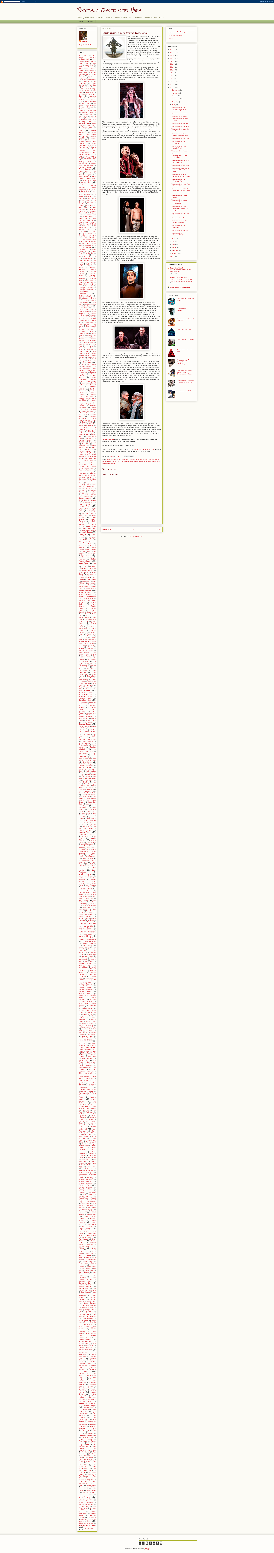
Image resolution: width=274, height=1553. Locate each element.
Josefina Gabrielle (85, 717)
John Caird (85, 667)
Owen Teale (91, 1089)
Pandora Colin (84, 1093)
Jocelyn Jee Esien (85, 650)
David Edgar (85, 355)
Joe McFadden (91, 659)
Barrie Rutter (85, 191)
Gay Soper (82, 479)
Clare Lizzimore (84, 311)
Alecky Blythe (85, 87)
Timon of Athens (87, 1437)
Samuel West (84, 1288)
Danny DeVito (85, 337)
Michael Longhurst (87, 980)
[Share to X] (129, 456)
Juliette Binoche (87, 741)
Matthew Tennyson (89, 941)
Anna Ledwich (84, 147)
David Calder (83, 351)
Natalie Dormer (91, 1021)
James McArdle (88, 598)
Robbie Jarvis (87, 1209)
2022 (172, 61)
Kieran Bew (91, 787)
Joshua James (85, 724)
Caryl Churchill (87, 258)
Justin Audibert (84, 745)
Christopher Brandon (86, 288)
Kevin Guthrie (85, 785)
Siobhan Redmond (85, 1341)
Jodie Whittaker (84, 652)
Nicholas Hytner (85, 1040)
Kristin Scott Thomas (89, 795)
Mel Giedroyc (83, 958)
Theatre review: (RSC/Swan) (183, 361)
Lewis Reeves (91, 818)
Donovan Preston (84, 398)
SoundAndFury (83, 1352)
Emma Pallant (83, 435)
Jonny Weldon (121, 459)
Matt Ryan (90, 920)
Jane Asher (85, 614)
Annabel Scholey (84, 156)
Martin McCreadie (85, 914)
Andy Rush (85, 136)
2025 (172, 52)
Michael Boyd (85, 963)
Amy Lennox (87, 121)
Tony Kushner (83, 1481)
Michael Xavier (85, 991)
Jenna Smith (90, 626)
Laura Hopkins (84, 806)
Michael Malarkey (88, 982)
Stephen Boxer (138, 461)
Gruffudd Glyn (88, 496)
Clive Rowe (84, 315)
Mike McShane (87, 1001)
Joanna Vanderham (86, 648)
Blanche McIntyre (87, 235)
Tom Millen (90, 1463)
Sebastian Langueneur (88, 1307)
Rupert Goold (85, 1255)
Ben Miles (89, 206)
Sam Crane (89, 1270)
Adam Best (85, 59)
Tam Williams (83, 1390)
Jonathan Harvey (85, 696)
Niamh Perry (92, 1034)
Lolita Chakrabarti (87, 844)
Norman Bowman (84, 1067)
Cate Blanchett (84, 260)
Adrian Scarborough (87, 73)
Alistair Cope (83, 109)
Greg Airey (92, 492)
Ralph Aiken (92, 1163)
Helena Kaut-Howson (89, 530)
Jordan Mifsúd (85, 715)
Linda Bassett (88, 828)
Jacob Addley (86, 581)
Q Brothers (82, 1155)
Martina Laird (83, 918)
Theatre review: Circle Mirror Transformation (179, 134)
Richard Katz (87, 1194)
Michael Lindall (89, 978)
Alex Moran (85, 90)
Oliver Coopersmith (85, 1073)
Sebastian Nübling (84, 1309)
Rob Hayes (90, 1205)
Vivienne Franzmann (86, 1502)
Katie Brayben (91, 771)
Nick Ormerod (91, 1051)
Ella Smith (83, 427)
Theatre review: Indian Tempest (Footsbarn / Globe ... (179, 118)
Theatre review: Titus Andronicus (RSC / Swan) (180, 175)
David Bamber (89, 346)
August (174, 102)
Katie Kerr (85, 773)
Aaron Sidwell (83, 56)
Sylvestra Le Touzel (86, 1388)
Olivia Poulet (83, 1080)
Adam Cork (89, 61)
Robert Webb (91, 1224)
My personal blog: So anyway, (178, 32)
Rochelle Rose (83, 1230)
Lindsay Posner (85, 832)
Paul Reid (85, 1110)
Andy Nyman (91, 134)
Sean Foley (91, 1301)
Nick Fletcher (91, 1047)
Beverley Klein (83, 222)
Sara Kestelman (90, 1290)
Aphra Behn (89, 173)
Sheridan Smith (84, 1315)
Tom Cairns (92, 1454)
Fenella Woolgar (85, 451)
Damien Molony (87, 328)
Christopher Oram (87, 298)
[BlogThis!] (127, 456)
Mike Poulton (83, 1003)
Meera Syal (91, 954)
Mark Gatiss (83, 900)
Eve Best (92, 442)
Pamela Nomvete (87, 1091)
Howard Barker (83, 546)
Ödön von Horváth (88, 1528)
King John (90, 789)
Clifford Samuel (91, 313)
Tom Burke (85, 1452)
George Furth (85, 484)
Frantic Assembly (85, 472)
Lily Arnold (92, 825)
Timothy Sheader (85, 1439)
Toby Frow (91, 1443)
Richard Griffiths (85, 1189)
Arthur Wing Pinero (89, 180)
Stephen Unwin (84, 1373)
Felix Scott (89, 449)
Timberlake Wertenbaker (87, 1436)
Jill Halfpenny (83, 645)
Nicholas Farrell (85, 1038)
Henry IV (82, 534)
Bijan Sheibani (91, 224)
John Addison (83, 665)
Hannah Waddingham (88, 502)
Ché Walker (83, 302)
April (173, 244)
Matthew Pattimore (88, 934)
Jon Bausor (84, 691)
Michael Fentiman (154, 459)
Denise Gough (91, 381)
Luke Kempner (84, 866)
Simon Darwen (87, 1318)
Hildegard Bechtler (87, 542)
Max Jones (83, 950)
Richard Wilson (91, 1202)
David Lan (81, 364)
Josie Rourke (90, 732)
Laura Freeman (90, 804)
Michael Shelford (85, 986)
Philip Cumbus (87, 1135)
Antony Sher (83, 171)
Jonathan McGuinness (87, 703)
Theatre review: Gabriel (179, 151)
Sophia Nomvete (85, 1347)
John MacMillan (87, 678)
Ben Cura (85, 200)
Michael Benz (88, 961)
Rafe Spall (83, 1161)
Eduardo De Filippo (87, 411)
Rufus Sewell (91, 1250)
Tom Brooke (91, 1450)
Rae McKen (92, 1157)
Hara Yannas (84, 504)
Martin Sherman (85, 916)
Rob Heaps (82, 1207)
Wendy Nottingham (86, 1504)
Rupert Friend (89, 1253)
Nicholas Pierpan (83, 1043)
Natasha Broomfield (87, 1023)
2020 (172, 67)
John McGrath (92, 681)
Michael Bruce (85, 965)
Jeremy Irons (91, 634)
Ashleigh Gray (83, 184)
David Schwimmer (84, 368)
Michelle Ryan (82, 995)
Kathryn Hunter (85, 767)
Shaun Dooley (85, 1313)
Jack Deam (82, 576)
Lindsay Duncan (85, 830)
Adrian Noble (83, 72)
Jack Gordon (92, 576)
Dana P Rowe (82, 329)
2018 (172, 73)
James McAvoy (84, 600)
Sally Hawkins (85, 1268)
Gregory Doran (89, 494)
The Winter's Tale (87, 1418)
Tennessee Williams (87, 1403)
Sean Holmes (89, 1303)
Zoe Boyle (84, 1519)
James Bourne (83, 586)
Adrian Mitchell (90, 70)
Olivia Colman (88, 1078)
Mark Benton (91, 894)
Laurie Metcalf (86, 813)
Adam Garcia (83, 63)
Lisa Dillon (82, 834)
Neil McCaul (89, 1030)
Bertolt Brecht (83, 218)
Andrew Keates (87, 127)
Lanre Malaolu (91, 798)
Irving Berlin (84, 566)
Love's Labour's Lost (87, 850)
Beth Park (90, 220)
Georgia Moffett (87, 488)
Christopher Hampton (83, 293)
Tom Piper (87, 1470)
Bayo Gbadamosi (84, 195)
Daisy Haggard (91, 326)
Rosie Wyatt (90, 1244)
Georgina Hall (83, 490)
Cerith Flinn (83, 266)
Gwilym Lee (83, 500)
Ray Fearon (91, 1167)
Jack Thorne (91, 579)
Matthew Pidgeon (85, 936)
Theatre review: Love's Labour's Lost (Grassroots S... (179, 202)
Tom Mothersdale (87, 1467)
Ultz (94, 1493)
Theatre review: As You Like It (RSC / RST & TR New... (180, 170)
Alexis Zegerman (90, 101)
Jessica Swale (84, 641)
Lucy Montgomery (84, 860)
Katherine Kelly (85, 764)
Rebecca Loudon (83, 1174)
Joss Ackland (86, 734)
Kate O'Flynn (91, 760)
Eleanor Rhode (90, 420)
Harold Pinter (85, 506)
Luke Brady (89, 864)
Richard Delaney (85, 1181)
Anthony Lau (83, 163)
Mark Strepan (83, 909)
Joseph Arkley (83, 718)
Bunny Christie (85, 247)
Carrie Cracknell (90, 257)
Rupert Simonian (84, 1257)
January (175, 253)
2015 (172, 81)
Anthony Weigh (88, 165)
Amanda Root (87, 114)
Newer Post (106, 529)
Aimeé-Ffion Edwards (89, 79)
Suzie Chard (89, 1386)
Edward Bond (83, 414)
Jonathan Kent (85, 700)
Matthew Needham (142, 459)
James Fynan (90, 588)
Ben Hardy (90, 202)
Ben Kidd (82, 204)
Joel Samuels (90, 663)
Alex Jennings (91, 89)
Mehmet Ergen (87, 956)
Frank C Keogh (91, 466)
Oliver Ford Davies (86, 1075)
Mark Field (89, 898)
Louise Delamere (91, 847)
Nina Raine (89, 1064)
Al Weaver (85, 81)
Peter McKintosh (87, 1128)
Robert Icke (91, 1214)
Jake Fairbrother (87, 585)
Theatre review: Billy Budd (180, 138)
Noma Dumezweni (85, 1066)
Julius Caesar (84, 743)
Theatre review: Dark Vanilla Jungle (178, 147)
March (174, 247)
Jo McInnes (90, 647)
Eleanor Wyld (87, 422)
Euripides (82, 442)
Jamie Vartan (91, 612)
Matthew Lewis (85, 928)
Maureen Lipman (84, 947)
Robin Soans (84, 1228)
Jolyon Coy (88, 689)
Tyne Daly (86, 1492)
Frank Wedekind (85, 470)
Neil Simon (83, 1032)
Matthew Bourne (85, 922)
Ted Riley (87, 1401)
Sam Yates (89, 1279)
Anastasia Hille (84, 123)
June (174, 239)
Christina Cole (89, 286)
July (173, 105)
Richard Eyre (85, 1185)
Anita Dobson (92, 140)
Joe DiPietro (85, 656)
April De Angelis (85, 175)
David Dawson (91, 353)
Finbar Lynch (83, 455)
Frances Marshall (83, 462)
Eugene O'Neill (85, 440)
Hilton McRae (88, 544)
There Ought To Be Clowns (180, 287)
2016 (172, 79)
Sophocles (82, 1351)
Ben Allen (89, 196)
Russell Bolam (91, 1259)
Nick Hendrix (85, 1049)
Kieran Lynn (82, 789)
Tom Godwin (89, 1457)
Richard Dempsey (85, 1183)
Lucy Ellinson (91, 857)
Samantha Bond (85, 1281)
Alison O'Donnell (90, 105)
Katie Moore (86, 776)
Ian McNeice (92, 553)
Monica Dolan (87, 1008)
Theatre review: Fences (179, 230)
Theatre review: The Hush (180, 126)
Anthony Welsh (85, 167)
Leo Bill (82, 817)
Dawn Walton (84, 372)
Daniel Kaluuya (84, 333)
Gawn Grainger (87, 477)
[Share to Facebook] (131, 456)
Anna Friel (91, 145)
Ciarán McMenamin (90, 304)
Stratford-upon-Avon (150, 461)
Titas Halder (83, 1441)
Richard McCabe (85, 1196)
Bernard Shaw (91, 215)
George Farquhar (90, 483)
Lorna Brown (83, 846)
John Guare (83, 670)
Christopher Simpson (88, 300)
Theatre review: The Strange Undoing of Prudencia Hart (178, 109)
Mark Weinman (91, 911)
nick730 (84, 41)
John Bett (93, 665)
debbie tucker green (86, 1523)
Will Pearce (93, 1508)
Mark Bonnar (85, 896)
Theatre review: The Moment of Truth (178, 226)
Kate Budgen (83, 753)
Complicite (81, 318)
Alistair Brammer (87, 107)
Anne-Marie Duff (90, 158)
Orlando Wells (83, 1086)
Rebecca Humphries (86, 1170)
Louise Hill (84, 849)
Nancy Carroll (87, 1014)
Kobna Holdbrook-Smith (87, 793)
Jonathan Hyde (85, 698)
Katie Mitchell (91, 775)
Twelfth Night (91, 1490)
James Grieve (85, 594)
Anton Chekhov (85, 169)
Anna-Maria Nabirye (87, 153)
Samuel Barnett (85, 1285)
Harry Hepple (91, 512)
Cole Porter (89, 317)
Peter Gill (82, 1125)
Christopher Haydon (85, 296)
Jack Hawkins (85, 577)
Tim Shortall (89, 1434)
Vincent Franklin (85, 1501)
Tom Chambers (85, 1455)
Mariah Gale (86, 887)
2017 (172, 76)
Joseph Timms (91, 720)
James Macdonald (87, 596)
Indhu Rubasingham (87, 560)
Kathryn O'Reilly (83, 769)
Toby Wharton (84, 1445)
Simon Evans (83, 1320)
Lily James (86, 826)
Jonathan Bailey (85, 693)
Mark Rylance (88, 907)
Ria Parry (90, 1178)
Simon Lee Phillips (84, 1326)
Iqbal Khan (92, 565)
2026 (172, 49)
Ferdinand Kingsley (85, 453)
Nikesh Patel (83, 1060)
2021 (172, 64)
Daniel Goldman (87, 331)
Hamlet (93, 500)
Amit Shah (84, 120)
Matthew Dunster (87, 924)
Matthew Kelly (88, 926)
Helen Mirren (91, 526)
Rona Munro (91, 1235)
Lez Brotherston (89, 821)
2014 (172, 84)
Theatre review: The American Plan (178, 180)
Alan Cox (92, 85)
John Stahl (89, 685)
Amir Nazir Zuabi (90, 118)
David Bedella (83, 348)
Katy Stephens (131, 459)
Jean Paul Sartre (91, 619)
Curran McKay (89, 322)
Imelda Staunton (85, 557)
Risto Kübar (85, 1203)
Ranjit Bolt (84, 1165)
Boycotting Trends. (177, 268)
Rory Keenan (83, 1239)
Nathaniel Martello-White (87, 1027)
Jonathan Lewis (83, 702)
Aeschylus (92, 78)
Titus (158, 461)
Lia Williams (87, 823)
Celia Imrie (89, 264)
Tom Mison (83, 1465)
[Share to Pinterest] (133, 456)
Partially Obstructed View (109, 10)
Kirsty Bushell (84, 791)
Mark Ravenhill (90, 905)
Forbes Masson (89, 458)
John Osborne (85, 683)
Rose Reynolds (128, 461)
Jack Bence (90, 574)
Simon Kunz (88, 1324)
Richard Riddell (83, 1198)
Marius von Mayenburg (86, 891)
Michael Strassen (85, 989)
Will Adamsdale (84, 1506)
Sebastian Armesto (89, 1305)
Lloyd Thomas (91, 842)
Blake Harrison (87, 233)
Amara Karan (83, 116)
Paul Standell (83, 1114)
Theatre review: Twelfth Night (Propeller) (179, 221)
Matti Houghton (88, 945)
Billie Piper (82, 231)
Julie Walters (92, 739)
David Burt (89, 350)
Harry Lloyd (83, 515)
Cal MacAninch (83, 249)
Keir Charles (83, 782)
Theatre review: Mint (178, 218)
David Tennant (91, 370)
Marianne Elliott (85, 889)
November (175, 93)
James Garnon (85, 590)
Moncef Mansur (91, 1007)
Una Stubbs (88, 1495)
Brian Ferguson (90, 241)
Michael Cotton (83, 967)
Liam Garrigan (82, 825)
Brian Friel (85, 243)
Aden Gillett (89, 65)
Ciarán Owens (86, 306)
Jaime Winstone (91, 583)
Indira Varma (83, 563)
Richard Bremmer (85, 1179)
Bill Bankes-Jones (86, 226)
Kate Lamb (88, 758)
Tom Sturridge (83, 1476)
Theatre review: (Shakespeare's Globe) (184, 372)
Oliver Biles (90, 1071)
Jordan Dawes (90, 713)
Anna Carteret (85, 141)
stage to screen (87, 1525)
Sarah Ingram (85, 1292)
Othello (81, 1089)
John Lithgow (91, 676)
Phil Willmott (91, 1133)
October (175, 96)
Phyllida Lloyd (91, 1142)
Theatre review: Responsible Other (178, 234)
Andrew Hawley (91, 125)
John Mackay (83, 679)
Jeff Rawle (84, 621)
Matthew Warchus (89, 943)
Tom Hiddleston (84, 1461)
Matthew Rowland (83, 938)
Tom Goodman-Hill (85, 1459)
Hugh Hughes (86, 551)
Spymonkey (82, 1354)
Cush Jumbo (84, 324)
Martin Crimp (87, 913)
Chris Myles (83, 284)
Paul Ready (91, 1108)
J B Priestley (83, 572)
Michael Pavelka (85, 984)
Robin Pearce (87, 1226)
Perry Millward (106, 461)
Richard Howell (85, 1191)
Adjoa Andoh (83, 69)
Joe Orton (85, 661)
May (173, 241)
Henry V (86, 539)
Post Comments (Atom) (136, 536)
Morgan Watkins (84, 1010)
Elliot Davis (92, 431)
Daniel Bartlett (92, 329)
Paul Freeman (92, 1104)
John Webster (84, 687)
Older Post (157, 529)
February (175, 250)
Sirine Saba (83, 1343)
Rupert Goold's (144, 449)
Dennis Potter (85, 383)
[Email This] (125, 456)
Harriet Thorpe (83, 508)
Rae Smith (86, 1159)
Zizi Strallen (92, 1517)
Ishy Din (93, 568)
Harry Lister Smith (87, 514)
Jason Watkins (84, 617)
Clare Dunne (89, 309)
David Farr (84, 359)
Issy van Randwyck (87, 570)
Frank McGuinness (87, 468)
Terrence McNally (87, 1407)
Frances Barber (88, 461)
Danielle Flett (91, 335)
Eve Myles (85, 444)
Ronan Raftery (87, 1237)
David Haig (92, 361)
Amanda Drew (91, 110)
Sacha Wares (91, 1266)
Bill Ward (90, 229)
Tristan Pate (84, 1487)
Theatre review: (184, 329)
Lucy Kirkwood (88, 858)
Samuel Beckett (85, 1286)
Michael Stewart (85, 987)
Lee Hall (90, 815)
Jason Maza (89, 615)
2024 (172, 55)
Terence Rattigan (89, 1405)
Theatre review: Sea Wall (179, 123)
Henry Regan (91, 538)
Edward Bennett (85, 413)
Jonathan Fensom (85, 694)
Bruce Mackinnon (89, 245)
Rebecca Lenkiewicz (86, 1172)
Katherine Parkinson (86, 765)
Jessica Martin (83, 637)
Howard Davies (90, 549)
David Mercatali (86, 366)
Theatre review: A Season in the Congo (180, 161)
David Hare (86, 363)
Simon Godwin (90, 1322)
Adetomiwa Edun (85, 67)
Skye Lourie (90, 1345)
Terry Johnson (84, 1409)
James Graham (85, 592)
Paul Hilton (84, 1106)
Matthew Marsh (85, 930)
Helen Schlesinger (89, 528)
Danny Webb (91, 340)
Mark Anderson (84, 893)
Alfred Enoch (85, 103)
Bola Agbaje (86, 239)
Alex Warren (82, 94)
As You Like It (86, 182)
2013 (172, 87)
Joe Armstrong (91, 654)
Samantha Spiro (85, 1283)
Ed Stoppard (91, 409)
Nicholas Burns (87, 1036)
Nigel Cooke (92, 1056)
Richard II (82, 1193)
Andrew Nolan (83, 129)
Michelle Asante (85, 993)
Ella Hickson (89, 425)
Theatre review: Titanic (179, 114)
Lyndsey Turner (85, 874)
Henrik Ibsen (86, 532)
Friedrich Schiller (90, 475)
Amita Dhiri (93, 119)
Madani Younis (84, 878)
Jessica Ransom (89, 639)
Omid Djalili (91, 1084)
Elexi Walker (82, 423)
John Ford (89, 669)
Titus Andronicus (108, 439)
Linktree (170, 39)
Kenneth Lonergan (90, 784)
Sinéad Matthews (85, 1340)
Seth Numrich (89, 1311)
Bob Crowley (90, 237)
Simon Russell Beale (87, 1336)
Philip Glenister (83, 1136)
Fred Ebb (82, 473)
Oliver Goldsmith (84, 1076)
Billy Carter (92, 231)
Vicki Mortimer (85, 1497)
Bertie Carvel (87, 217)
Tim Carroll (92, 1428)
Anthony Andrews (88, 160)
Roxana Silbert (84, 1246)
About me (90, 21)
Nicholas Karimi (85, 1042)
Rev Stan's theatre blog (178, 277)
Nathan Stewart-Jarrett (86, 1025)
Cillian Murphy (83, 308)
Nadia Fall (92, 1012)
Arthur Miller (91, 178)
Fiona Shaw (92, 456)
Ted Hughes (92, 1399)
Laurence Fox (91, 811)
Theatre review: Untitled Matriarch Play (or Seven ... (180, 190)
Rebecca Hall (87, 1168)
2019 (172, 70)
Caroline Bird (89, 253)
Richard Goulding (117, 461)
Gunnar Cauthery (85, 498)
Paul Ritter (89, 1112)
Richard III (92, 1193)
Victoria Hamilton (85, 1499)
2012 (172, 257)
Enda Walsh (89, 438)
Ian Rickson (86, 555)
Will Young (85, 1510)
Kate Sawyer (87, 762)
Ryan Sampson (83, 1263)
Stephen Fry (83, 1365)
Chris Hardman (89, 280)
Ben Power (83, 207)
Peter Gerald (89, 1123)
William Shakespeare (108, 463)
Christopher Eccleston (86, 289)
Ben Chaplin (92, 198)
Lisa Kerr (93, 834)
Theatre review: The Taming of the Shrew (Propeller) (179, 155)
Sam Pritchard (84, 1272)
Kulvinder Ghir (85, 796)
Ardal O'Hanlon (83, 176)
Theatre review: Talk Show (180, 165)
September (176, 99)
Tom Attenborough (87, 1445)
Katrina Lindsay (90, 778)
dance (89, 1521)
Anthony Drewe (85, 162)
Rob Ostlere (92, 1207)
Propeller (90, 1154)
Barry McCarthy (88, 193)
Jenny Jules (83, 628)
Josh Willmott (87, 722)
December (175, 90)
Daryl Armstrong (83, 344)
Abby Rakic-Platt (91, 57)
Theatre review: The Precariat (178, 142)
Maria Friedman (91, 885)
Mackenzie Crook (85, 876)
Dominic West (89, 396)
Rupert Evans (85, 1251)
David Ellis (92, 357)
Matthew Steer (91, 940)
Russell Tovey (87, 1261)
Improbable (82, 559)
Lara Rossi (85, 800)
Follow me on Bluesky (175, 35)
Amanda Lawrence (89, 112)
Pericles (90, 1119)
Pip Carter (85, 1144)
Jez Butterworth (89, 643)
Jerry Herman (87, 636)
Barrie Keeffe (91, 189)
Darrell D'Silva (88, 342)
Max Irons (90, 949)
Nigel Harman (87, 1058)
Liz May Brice (86, 836)
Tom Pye (82, 1472)
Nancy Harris (83, 1016)
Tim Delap (85, 1430)
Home (81, 21)
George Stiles (91, 486)
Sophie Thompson (85, 1349)
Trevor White (91, 1485)
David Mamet (91, 365)
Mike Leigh (93, 999)
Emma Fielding (86, 433)
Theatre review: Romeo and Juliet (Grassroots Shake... (179, 208)
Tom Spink (90, 1474)
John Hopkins (111, 459)
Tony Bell (90, 1479)
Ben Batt (82, 198)
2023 (172, 58)
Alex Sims (89, 92)
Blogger (147, 1549)
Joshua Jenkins (84, 726)
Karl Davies (89, 751)
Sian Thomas (91, 1316)
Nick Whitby (85, 1053)
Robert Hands (83, 1211)
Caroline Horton (84, 255)
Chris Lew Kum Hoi (86, 282)
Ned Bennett (85, 1029)
